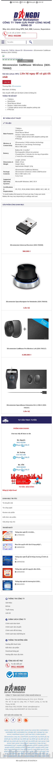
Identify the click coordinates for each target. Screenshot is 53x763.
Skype (18, 445)
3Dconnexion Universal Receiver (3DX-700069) (26, 245)
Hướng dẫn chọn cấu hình (14, 654)
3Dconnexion (16, 86)
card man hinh (30, 734)
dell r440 (28, 754)
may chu (17, 737)
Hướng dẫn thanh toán (13, 644)
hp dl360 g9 (15, 739)
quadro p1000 (20, 747)
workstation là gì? (10, 745)
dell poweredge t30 (30, 756)
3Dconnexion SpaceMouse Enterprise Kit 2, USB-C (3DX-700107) (26, 406)
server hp (28, 730)
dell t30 (20, 756)
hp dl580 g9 (34, 739)
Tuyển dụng (10, 610)
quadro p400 (40, 747)
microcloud (24, 743)
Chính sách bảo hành (13, 623)
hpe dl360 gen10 (26, 749)
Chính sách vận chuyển (13, 627)
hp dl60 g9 (42, 739)
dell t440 (42, 754)
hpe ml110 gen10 (19, 752)
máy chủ (12, 730)
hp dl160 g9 (42, 737)
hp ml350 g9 (33, 741)
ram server (41, 741)
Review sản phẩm (9, 512)
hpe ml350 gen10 (32, 752)
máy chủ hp (41, 743)
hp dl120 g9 (33, 737)
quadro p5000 (32, 745)
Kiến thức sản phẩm (9, 517)
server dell (20, 730)
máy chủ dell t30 (43, 756)
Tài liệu (8, 123)
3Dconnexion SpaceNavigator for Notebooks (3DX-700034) (26, 302)
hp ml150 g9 (23, 741)
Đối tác (8, 606)
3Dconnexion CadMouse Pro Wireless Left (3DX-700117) (26, 348)
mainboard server (18, 734)
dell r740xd (13, 754)
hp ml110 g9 (14, 741)
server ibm (35, 730)
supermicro (33, 743)
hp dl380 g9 (24, 739)
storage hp (40, 732)
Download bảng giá (12, 651)
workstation (44, 730)
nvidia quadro (40, 734)
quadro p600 (30, 747)
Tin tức (23, 2)
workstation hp (22, 732)
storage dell (32, 732)
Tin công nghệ (7, 508)
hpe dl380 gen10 (14, 749)
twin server (15, 743)
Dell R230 (24, 737)
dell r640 (42, 752)
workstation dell (11, 732)
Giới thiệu (15, 2)
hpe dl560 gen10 (39, 749)
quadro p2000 (9, 747)
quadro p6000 (22, 745)
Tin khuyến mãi (8, 503)
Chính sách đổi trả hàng (14, 630)
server (6, 730)
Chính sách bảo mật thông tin (15, 634)
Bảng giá (32, 2)
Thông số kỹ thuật (13, 118)
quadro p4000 (43, 745)
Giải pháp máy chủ (9, 522)
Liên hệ (40, 2)
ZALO (26, 445)
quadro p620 (12, 756)
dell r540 (35, 754)
